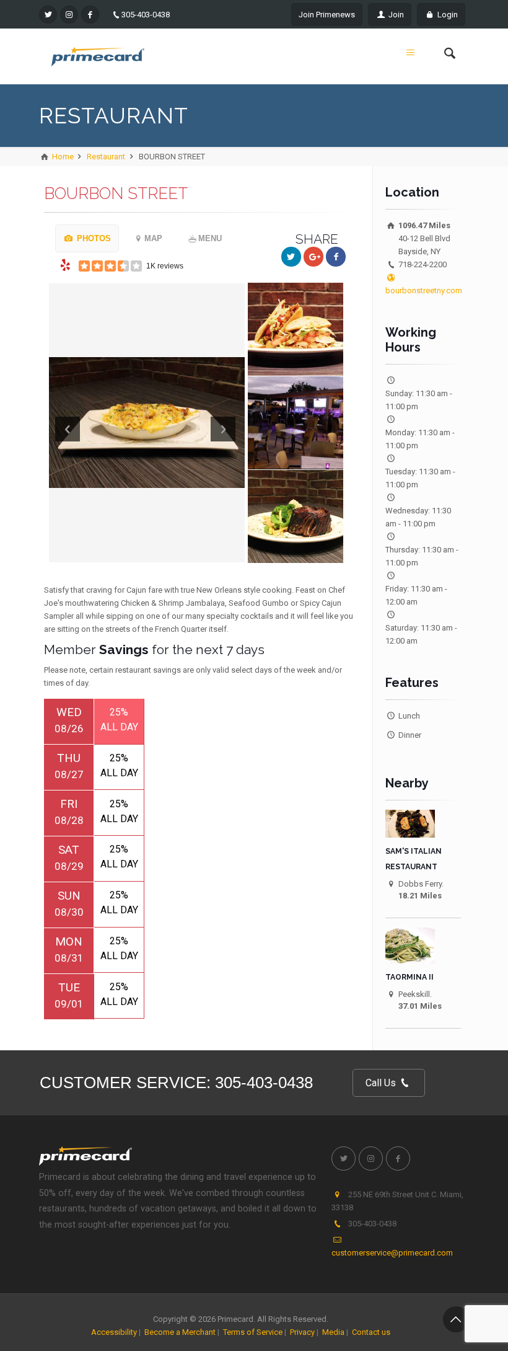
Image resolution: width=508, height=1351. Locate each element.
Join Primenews (327, 14)
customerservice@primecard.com (392, 1252)
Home (62, 156)
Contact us (371, 1332)
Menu (210, 238)
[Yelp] (65, 265)
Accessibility (114, 1332)
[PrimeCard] (97, 56)
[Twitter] (48, 14)
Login (447, 14)
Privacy (302, 1332)
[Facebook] (90, 14)
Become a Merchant (180, 1332)
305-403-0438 (145, 14)
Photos (92, 238)
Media (333, 1332)
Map (153, 238)
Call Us (382, 1083)
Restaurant (106, 156)
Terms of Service (252, 1332)
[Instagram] (69, 14)
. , (397, 1201)
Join (395, 14)
